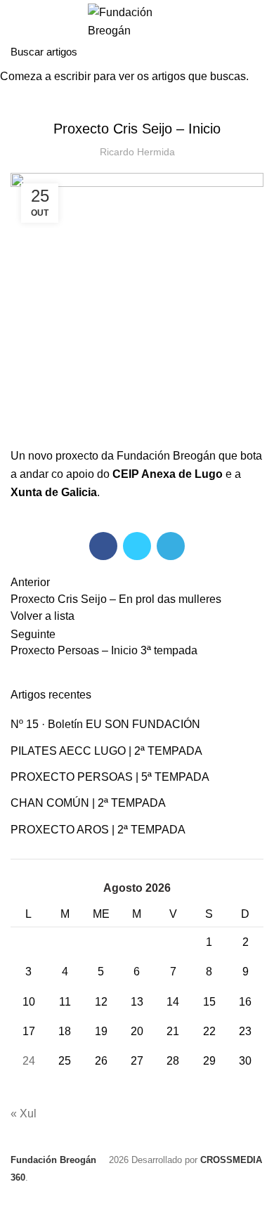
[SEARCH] (255, 51)
